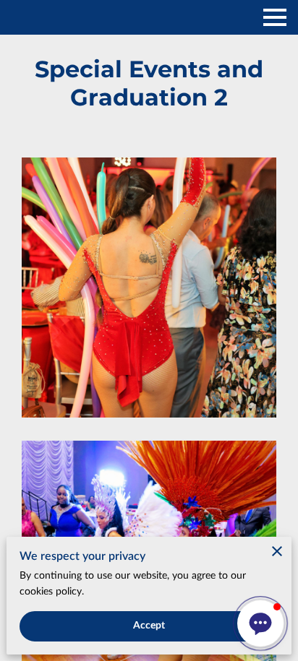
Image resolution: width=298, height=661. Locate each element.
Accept (149, 626)
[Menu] (274, 17)
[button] (260, 623)
